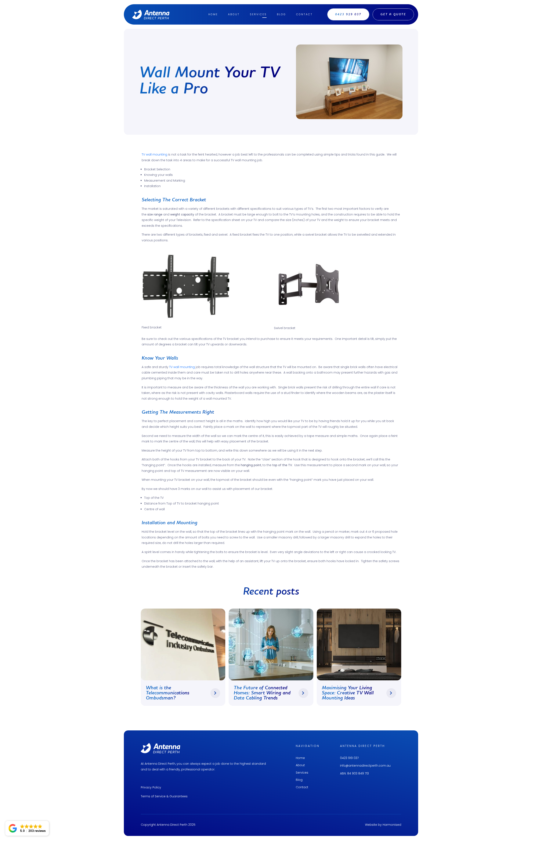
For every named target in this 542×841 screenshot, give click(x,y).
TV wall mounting (154, 154)
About (234, 14)
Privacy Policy (151, 787)
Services (258, 14)
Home (213, 14)
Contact (304, 14)
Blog (281, 14)
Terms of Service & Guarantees (164, 796)
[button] (27, 828)
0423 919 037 (349, 758)
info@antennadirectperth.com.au (365, 765)
